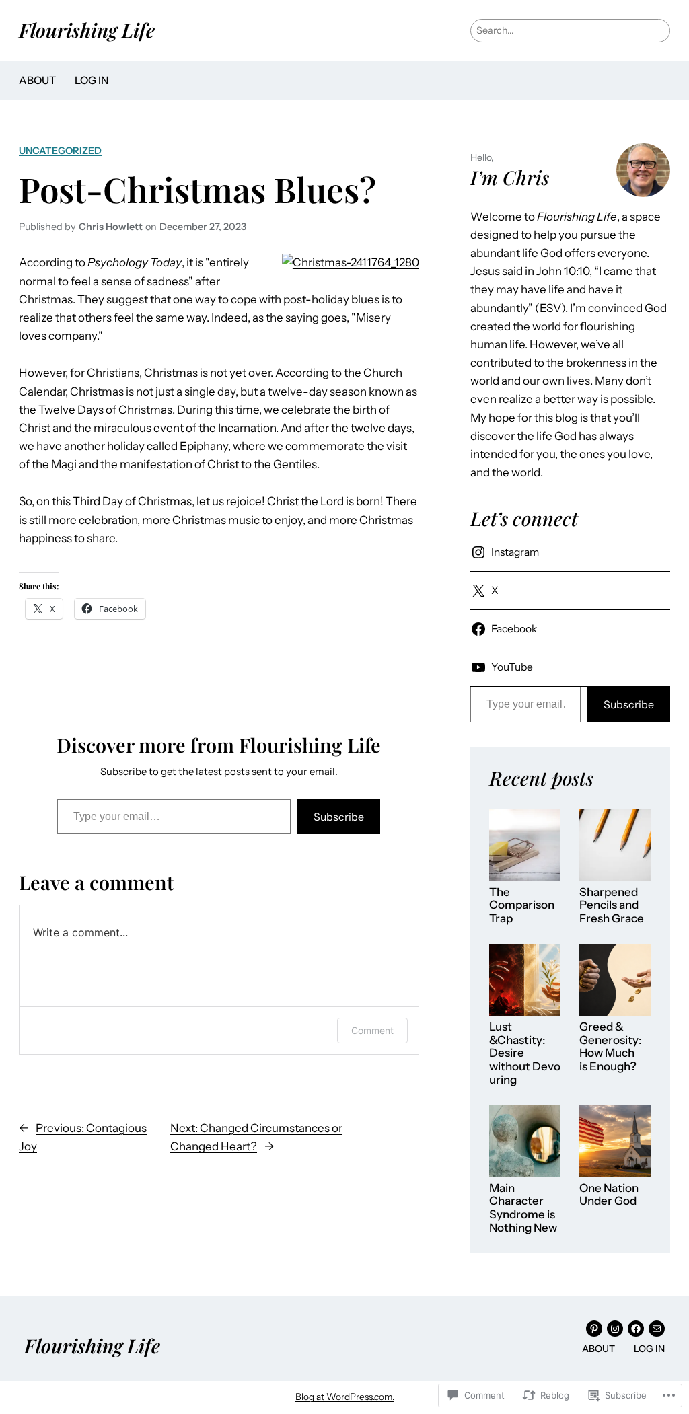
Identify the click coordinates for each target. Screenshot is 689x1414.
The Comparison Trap (521, 905)
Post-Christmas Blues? (197, 189)
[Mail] (657, 1328)
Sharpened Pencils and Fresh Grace (611, 905)
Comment (372, 1030)
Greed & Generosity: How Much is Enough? (610, 1046)
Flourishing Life (87, 29)
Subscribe (339, 816)
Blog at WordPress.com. (344, 1396)
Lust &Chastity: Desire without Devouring (524, 1053)
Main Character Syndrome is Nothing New (523, 1208)
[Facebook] (636, 1328)
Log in (92, 80)
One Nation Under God (609, 1195)
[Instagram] (615, 1328)
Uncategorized (60, 151)
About (37, 80)
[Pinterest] (594, 1328)
